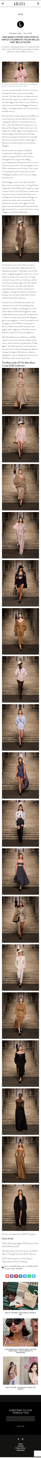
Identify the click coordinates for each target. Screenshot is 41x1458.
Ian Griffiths (31, 115)
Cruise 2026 (18, 191)
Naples (13, 1268)
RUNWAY (19, 1268)
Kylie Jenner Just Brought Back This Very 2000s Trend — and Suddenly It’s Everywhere (20, 1351)
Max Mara (19, 102)
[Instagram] (22, 1439)
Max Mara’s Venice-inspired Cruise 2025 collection (19, 296)
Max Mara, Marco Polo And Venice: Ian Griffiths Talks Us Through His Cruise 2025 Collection (20, 1252)
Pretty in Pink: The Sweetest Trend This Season (21, 1388)
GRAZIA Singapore (29, 1234)
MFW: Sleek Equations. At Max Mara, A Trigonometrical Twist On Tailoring (17, 1260)
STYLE (20, 14)
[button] (2, 3)
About (20, 1444)
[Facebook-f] (18, 1439)
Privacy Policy (21, 1448)
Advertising (20, 1450)
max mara (7, 1268)
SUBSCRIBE (20, 1426)
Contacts (20, 1446)
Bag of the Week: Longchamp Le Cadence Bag (20, 1313)
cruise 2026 (12, 1266)
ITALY (36, 1266)
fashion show (21, 1266)
